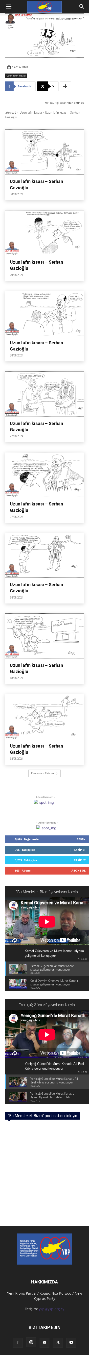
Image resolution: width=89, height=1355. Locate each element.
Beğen (81, 839)
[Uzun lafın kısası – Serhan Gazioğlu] (44, 152)
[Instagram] (31, 1342)
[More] (65, 86)
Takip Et (80, 850)
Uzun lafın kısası (16, 75)
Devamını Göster (42, 773)
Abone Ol (78, 870)
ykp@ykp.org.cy (51, 1308)
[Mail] (44, 1343)
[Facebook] (18, 1343)
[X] (58, 1343)
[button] (82, 6)
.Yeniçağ (10, 112)
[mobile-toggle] (8, 6)
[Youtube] (71, 1343)
